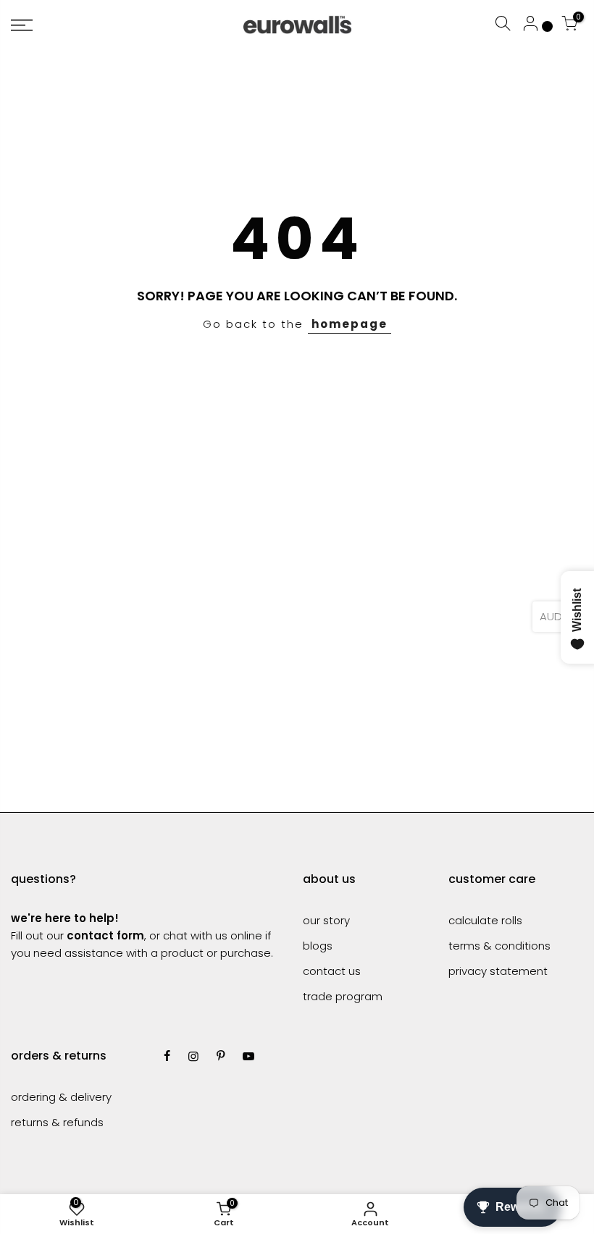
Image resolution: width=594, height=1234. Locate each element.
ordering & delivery (61, 1096)
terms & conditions (499, 945)
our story (326, 920)
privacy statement (498, 971)
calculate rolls (485, 920)
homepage (349, 323)
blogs (317, 945)
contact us (332, 971)
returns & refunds (57, 1122)
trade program (342, 996)
